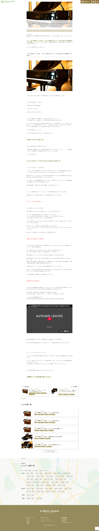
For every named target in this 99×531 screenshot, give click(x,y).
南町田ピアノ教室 (61, 485)
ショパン (41, 430)
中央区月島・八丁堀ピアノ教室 (33, 482)
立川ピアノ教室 (69, 476)
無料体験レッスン (87, 1)
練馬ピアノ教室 (39, 479)
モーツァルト (65, 394)
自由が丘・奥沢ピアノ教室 (61, 479)
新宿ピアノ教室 (57, 473)
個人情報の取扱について (67, 522)
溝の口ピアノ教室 (68, 488)
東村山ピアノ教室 (30, 485)
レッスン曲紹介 (31, 394)
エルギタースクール (45, 519)
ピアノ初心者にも (32, 393)
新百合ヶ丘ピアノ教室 (51, 491)
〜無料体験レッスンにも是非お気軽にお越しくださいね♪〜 (39, 376)
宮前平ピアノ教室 (40, 491)
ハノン (36, 414)
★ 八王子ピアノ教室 (59, 476)
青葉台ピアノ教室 (58, 488)
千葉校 (28, 523)
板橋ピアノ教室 (40, 485)
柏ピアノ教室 (39, 498)
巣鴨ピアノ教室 (48, 473)
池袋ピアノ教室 (30, 473)
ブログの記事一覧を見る (49, 451)
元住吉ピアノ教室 (30, 488)
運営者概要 (64, 519)
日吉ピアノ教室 (40, 488)
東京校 (28, 519)
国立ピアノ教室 (30, 479)
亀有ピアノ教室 (55, 482)
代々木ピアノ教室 (66, 473)
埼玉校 (28, 522)
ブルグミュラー (43, 393)
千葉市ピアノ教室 (30, 498)
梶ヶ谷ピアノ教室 (30, 491)
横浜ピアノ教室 (49, 488)
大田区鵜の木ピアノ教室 (50, 485)
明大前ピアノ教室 (40, 476)
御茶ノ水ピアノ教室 (49, 479)
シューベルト (37, 430)
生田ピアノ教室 (61, 491)
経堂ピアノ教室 (50, 476)
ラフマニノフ (51, 430)
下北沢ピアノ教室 (30, 476)
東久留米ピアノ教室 (64, 482)
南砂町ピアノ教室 (45, 482)
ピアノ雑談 (36, 388)
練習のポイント (71, 394)
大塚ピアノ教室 (39, 473)
